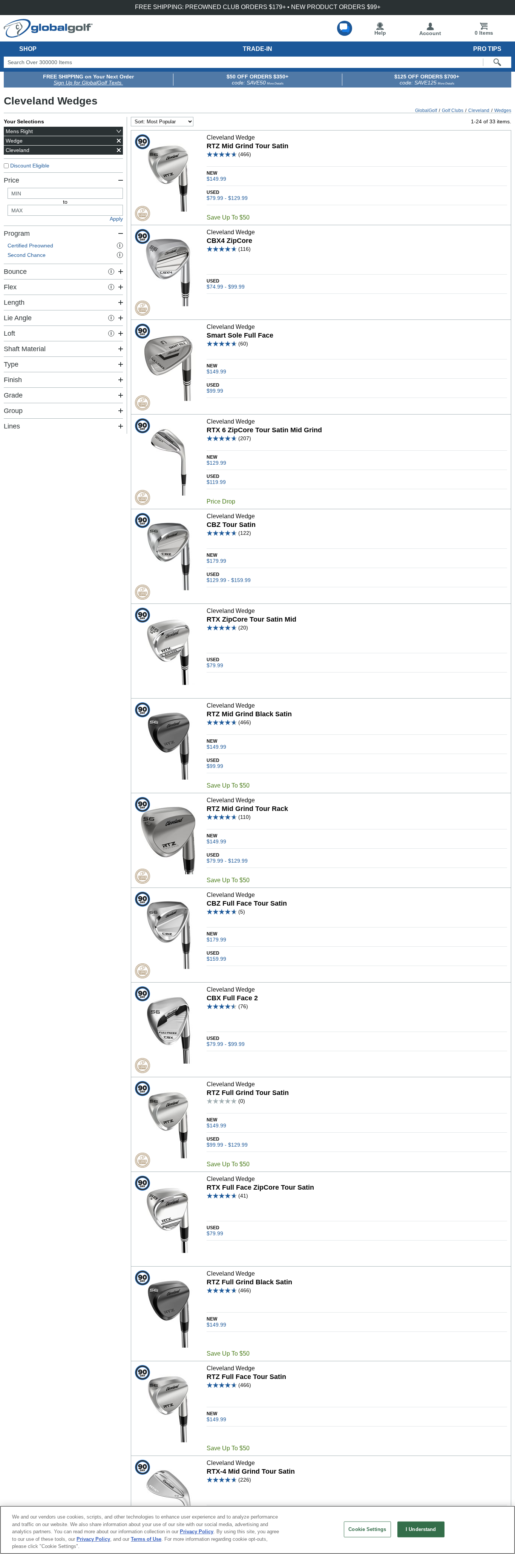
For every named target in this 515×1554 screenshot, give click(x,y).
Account (430, 33)
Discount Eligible (29, 166)
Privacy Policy (196, 1531)
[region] (257, 1530)
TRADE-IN (257, 49)
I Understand (421, 1529)
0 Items (484, 33)
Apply (116, 219)
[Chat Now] (344, 28)
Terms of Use (146, 1539)
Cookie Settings (367, 1529)
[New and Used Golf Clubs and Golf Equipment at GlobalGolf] (48, 35)
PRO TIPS (487, 49)
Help (380, 33)
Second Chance (64, 255)
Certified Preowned (64, 246)
